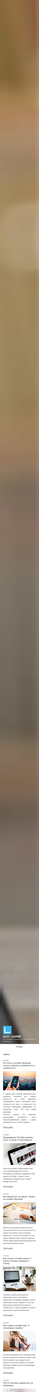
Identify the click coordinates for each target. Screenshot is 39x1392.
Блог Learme (12, 1036)
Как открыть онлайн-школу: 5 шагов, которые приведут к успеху (17, 1261)
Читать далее (8, 1127)
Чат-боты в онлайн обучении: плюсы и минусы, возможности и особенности (19, 1065)
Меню (21, 1047)
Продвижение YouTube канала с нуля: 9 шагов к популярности (18, 1138)
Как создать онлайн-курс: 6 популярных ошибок (16, 1326)
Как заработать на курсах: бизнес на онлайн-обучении (19, 1197)
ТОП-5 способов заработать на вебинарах (18, 1384)
